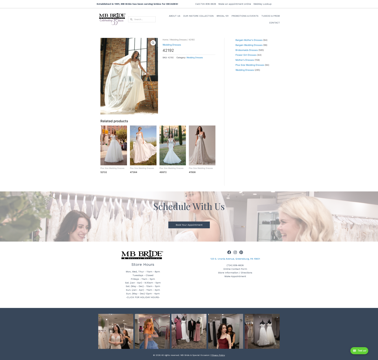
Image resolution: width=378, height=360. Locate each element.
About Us (174, 16)
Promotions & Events (245, 16)
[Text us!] (359, 351)
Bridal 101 (223, 16)
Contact (274, 22)
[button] (153, 42)
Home (165, 39)
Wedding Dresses (178, 39)
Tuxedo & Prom (270, 16)
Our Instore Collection (198, 16)
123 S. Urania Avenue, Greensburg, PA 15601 (235, 258)
